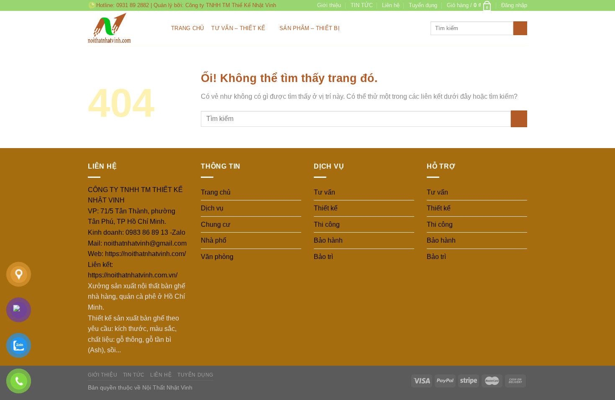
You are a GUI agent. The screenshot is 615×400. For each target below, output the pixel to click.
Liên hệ (391, 5)
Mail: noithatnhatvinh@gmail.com (137, 243)
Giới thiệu (329, 5)
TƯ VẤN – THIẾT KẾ (238, 28)
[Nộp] (520, 28)
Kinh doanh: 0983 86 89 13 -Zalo (136, 232)
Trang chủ (187, 28)
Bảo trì (323, 256)
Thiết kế (326, 208)
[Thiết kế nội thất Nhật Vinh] (123, 28)
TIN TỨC (362, 5)
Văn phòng (217, 256)
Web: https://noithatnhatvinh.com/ (137, 253)
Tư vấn (324, 192)
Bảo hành (328, 240)
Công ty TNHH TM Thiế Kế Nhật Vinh (230, 5)
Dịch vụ (212, 208)
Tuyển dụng (423, 5)
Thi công (327, 224)
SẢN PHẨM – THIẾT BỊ (309, 28)
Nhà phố (213, 240)
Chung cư (216, 224)
